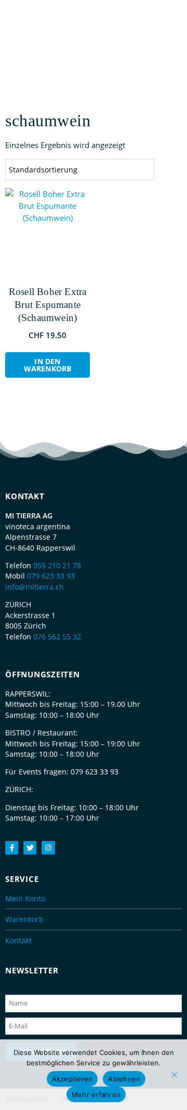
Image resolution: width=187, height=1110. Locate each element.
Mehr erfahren (96, 1094)
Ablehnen (124, 1079)
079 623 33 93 (51, 576)
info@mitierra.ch (34, 587)
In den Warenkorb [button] (48, 364)
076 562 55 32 (57, 636)
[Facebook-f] (11, 847)
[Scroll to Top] (174, 1081)
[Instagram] (48, 847)
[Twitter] (29, 847)
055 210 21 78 (57, 565)
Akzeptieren (72, 1079)
